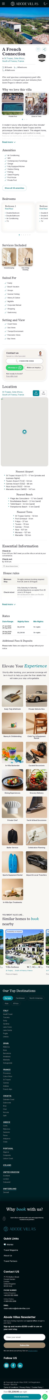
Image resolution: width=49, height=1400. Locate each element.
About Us (8, 1255)
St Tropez (8, 58)
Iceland (7, 1165)
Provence (7, 1073)
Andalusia (6, 1056)
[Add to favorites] (38, 49)
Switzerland (9, 1189)
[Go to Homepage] (24, 1229)
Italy (5, 1010)
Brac (5, 1106)
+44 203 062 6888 (11, 1295)
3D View (43, 393)
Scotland (6, 1176)
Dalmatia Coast (8, 1099)
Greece (6, 1122)
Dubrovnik (7, 1103)
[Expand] (46, 1391)
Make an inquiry (34, 367)
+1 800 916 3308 (10, 1301)
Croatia (7, 1096)
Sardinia (6, 1024)
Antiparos (6, 1139)
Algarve (6, 1152)
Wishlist (10, 1244)
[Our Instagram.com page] (6, 1365)
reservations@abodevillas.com (17, 1308)
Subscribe (24, 1345)
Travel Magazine (11, 1250)
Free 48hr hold (11, 376)
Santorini (6, 1132)
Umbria (5, 1037)
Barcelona (7, 1053)
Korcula (6, 1112)
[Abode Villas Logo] (24, 3)
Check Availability (21, 1397)
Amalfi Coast (7, 1014)
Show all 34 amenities (14, 188)
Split (4, 1115)
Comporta (7, 1155)
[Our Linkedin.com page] (20, 1365)
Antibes (6, 1086)
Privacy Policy (25, 1387)
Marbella (6, 1060)
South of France (9, 61)
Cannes (6, 1083)
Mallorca (6, 1047)
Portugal (8, 1148)
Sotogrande (7, 1063)
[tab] (22, 119)
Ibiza (5, 1050)
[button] (42, 58)
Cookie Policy (37, 1387)
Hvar (5, 1109)
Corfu (5, 1126)
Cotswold (6, 1182)
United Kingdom (11, 1172)
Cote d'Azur (19, 58)
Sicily (5, 1021)
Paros (5, 1135)
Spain (6, 1043)
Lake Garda (7, 1030)
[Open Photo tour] (44, 39)
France (21, 61)
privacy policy (32, 1351)
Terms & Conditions (11, 1387)
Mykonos (6, 1129)
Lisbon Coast (8, 1158)
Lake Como (7, 1027)
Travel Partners (10, 1261)
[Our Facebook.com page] (13, 1365)
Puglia (5, 1033)
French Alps (7, 1089)
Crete (5, 1142)
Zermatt (6, 1192)
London (6, 1179)
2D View (36, 393)
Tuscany (6, 1017)
